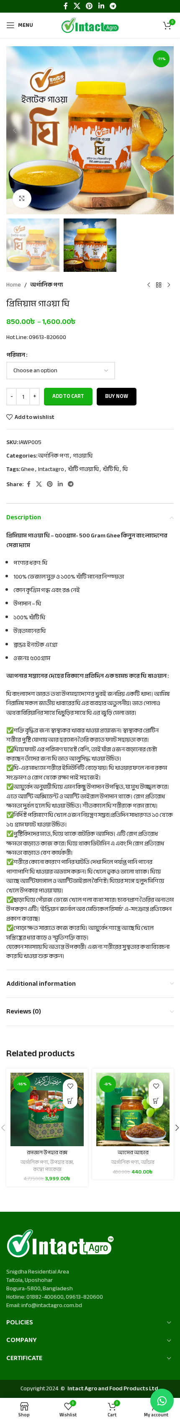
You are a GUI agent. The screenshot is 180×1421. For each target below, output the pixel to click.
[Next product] (169, 285)
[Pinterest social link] (49, 484)
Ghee (27, 469)
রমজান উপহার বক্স (47, 1152)
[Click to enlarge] (22, 198)
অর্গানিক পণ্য (46, 284)
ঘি (125, 469)
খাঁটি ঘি (111, 469)
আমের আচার (133, 1152)
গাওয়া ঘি (83, 455)
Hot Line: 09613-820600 (36, 337)
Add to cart (68, 396)
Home (13, 284)
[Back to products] (159, 285)
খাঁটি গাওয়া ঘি (83, 469)
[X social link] (38, 484)
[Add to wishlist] (70, 1086)
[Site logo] (90, 24)
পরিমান (15, 355)
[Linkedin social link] (60, 484)
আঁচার (147, 1162)
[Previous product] (149, 285)
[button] (14, 130)
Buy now (116, 396)
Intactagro (51, 469)
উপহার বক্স (61, 1162)
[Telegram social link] (70, 484)
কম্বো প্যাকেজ (47, 1169)
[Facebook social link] (28, 484)
